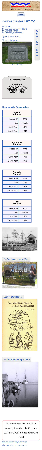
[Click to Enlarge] (17, 53)
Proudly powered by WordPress (14, 442)
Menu (21, 14)
